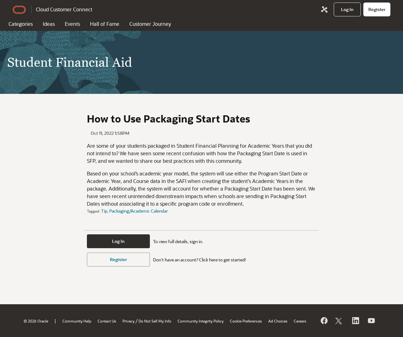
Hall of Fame (104, 23)
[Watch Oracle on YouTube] (371, 320)
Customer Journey (150, 23)
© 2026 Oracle (36, 320)
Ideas (49, 23)
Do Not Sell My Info (155, 320)
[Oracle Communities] (324, 9)
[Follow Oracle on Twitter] (339, 320)
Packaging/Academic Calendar (138, 211)
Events (72, 23)
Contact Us (107, 320)
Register (118, 259)
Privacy (128, 320)
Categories (21, 23)
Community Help (76, 320)
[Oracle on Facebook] (324, 320)
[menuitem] (347, 9)
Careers (300, 320)
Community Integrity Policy (201, 320)
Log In (118, 241)
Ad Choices (277, 320)
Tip (104, 211)
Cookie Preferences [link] (246, 320)
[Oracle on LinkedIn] (355, 320)
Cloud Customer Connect (64, 9)
